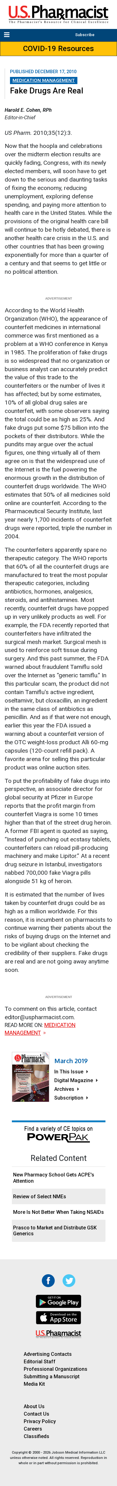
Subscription (68, 1098)
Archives (64, 1089)
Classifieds (36, 1436)
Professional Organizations (55, 1369)
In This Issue (68, 1072)
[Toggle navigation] (7, 35)
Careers (33, 1429)
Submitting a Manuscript (52, 1377)
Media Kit (34, 1384)
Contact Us (36, 1414)
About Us (34, 1406)
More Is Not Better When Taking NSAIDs (58, 1212)
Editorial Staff (40, 1362)
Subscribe (85, 34)
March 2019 (71, 1061)
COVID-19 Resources (58, 48)
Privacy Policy (40, 1421)
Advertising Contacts (48, 1354)
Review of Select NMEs (39, 1197)
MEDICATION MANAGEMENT (43, 80)
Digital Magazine (73, 1080)
